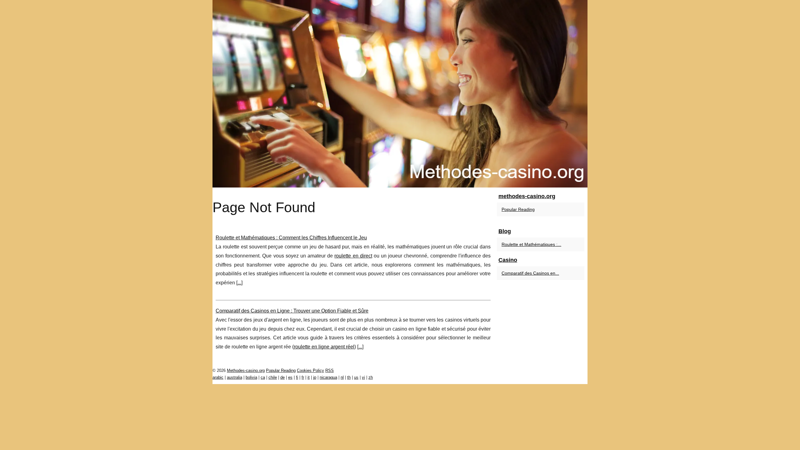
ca (263, 377)
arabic (217, 377)
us (356, 377)
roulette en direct (353, 255)
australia (234, 377)
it (309, 377)
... (239, 282)
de (282, 377)
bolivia (251, 377)
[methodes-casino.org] (400, 94)
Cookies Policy (310, 370)
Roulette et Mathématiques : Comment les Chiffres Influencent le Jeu (291, 237)
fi (297, 377)
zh (370, 377)
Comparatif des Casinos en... (530, 273)
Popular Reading (518, 209)
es (290, 377)
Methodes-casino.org (246, 370)
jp (314, 377)
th (349, 377)
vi (363, 377)
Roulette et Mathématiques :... (531, 244)
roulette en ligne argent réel (324, 346)
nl (342, 377)
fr (303, 377)
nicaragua (328, 377)
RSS (329, 370)
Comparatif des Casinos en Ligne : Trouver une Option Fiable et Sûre (292, 310)
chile (272, 377)
